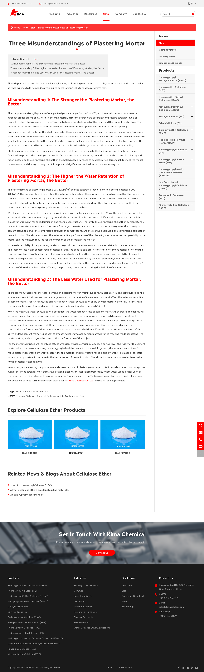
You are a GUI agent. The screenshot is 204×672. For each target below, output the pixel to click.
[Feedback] (200, 446)
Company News (168, 49)
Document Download (133, 595)
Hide (34, 58)
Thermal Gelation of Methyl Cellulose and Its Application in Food (50, 396)
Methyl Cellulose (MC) (171, 116)
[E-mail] (200, 432)
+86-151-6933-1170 (22, 3)
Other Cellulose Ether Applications (92, 627)
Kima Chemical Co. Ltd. (81, 380)
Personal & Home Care (86, 611)
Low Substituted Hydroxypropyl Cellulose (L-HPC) (173, 185)
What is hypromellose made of (26, 494)
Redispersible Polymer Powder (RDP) (172, 141)
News (106, 13)
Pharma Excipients (83, 617)
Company (121, 13)
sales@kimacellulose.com (55, 3)
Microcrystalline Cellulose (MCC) (174, 206)
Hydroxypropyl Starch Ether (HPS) (171, 160)
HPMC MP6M (76, 452)
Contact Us (140, 13)
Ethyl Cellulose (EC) (170, 123)
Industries (72, 13)
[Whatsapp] (200, 425)
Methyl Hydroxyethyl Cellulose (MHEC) (171, 108)
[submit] (193, 13)
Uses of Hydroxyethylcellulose (32, 391)
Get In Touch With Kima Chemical (102, 533)
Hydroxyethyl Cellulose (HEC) (172, 88)
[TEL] (200, 439)
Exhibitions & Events (170, 62)
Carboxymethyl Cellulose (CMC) (173, 131)
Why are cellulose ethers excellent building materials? (39, 489)
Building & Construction (86, 585)
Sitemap (109, 667)
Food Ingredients (83, 595)
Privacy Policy (125, 667)
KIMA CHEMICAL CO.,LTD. (31, 667)
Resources (90, 13)
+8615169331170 (168, 615)
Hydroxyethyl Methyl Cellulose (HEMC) (171, 98)
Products (54, 13)
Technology (128, 606)
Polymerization (81, 622)
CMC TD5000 (29, 452)
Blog (33, 27)
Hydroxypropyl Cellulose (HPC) (173, 151)
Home (17, 27)
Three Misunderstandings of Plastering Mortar (63, 27)
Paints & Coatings (83, 606)
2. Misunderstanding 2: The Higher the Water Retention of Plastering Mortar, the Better (57, 68)
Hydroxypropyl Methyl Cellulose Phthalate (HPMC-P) (171, 172)
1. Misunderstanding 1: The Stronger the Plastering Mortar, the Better (47, 63)
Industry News (167, 56)
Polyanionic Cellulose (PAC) (171, 196)
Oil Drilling (79, 601)
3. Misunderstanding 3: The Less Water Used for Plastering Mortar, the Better (52, 72)
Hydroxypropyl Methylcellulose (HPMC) (172, 78)
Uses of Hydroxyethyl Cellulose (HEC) (31, 485)
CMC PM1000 (122, 452)
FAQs (124, 601)
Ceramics (78, 590)
